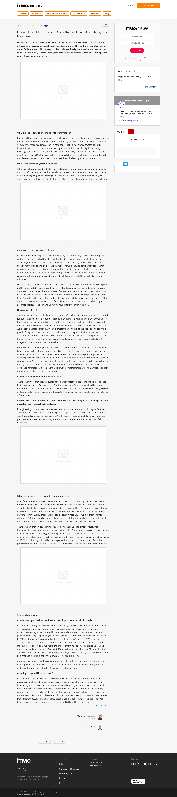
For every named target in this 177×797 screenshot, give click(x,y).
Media (62, 778)
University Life (79, 13)
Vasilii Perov (89, 726)
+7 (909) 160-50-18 (95, 762)
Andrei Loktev (44, 742)
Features (95, 13)
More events (149, 86)
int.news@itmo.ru (130, 120)
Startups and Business (57, 13)
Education (36, 13)
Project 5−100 (59, 742)
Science (22, 13)
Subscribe (137, 50)
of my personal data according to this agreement (137, 60)
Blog (107, 13)
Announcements (127, 71)
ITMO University (138, 140)
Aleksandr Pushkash (86, 716)
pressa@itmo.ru (94, 766)
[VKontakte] (106, 24)
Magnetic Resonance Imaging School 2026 (134, 76)
